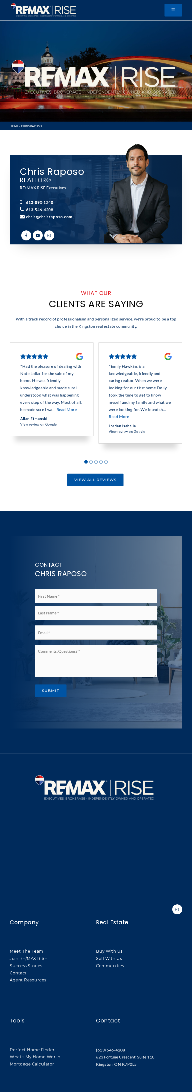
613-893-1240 (39, 202)
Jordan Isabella (122, 426)
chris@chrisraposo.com (49, 216)
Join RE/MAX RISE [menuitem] (28, 958)
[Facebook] (25, 235)
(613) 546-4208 (110, 1049)
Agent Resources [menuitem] (28, 980)
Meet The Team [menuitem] (26, 951)
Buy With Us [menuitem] (109, 951)
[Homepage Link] (44, 9)
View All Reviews (95, 479)
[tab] (86, 462)
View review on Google (38, 424)
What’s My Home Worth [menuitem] (35, 1056)
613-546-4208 (39, 209)
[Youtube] (37, 235)
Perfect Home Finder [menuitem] (32, 1049)
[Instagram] (48, 235)
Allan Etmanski (33, 419)
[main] (96, 387)
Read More (66, 409)
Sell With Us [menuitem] (109, 958)
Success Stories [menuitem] (26, 965)
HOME (14, 126)
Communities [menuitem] (110, 965)
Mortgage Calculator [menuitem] (32, 1064)
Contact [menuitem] (18, 973)
